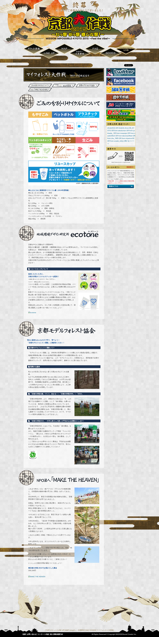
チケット (33, 48)
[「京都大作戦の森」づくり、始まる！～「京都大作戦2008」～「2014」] (86, 415)
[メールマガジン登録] (120, 187)
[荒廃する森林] (86, 388)
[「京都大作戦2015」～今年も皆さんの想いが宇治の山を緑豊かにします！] (86, 442)
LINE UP (49, 53)
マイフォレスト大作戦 (126, 48)
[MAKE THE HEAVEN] (36, 577)
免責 (24, 634)
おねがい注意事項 (80, 53)
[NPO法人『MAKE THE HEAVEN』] (86, 503)
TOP (47, 630)
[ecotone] (32, 312)
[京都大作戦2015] (79, 40)
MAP (64, 48)
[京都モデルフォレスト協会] (33, 458)
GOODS (110, 53)
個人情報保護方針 (56, 634)
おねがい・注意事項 (77, 630)
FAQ (95, 48)
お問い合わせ (32, 634)
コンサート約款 (43, 634)
